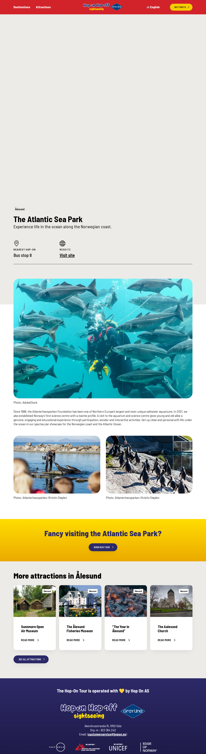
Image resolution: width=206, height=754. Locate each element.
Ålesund (19, 209)
